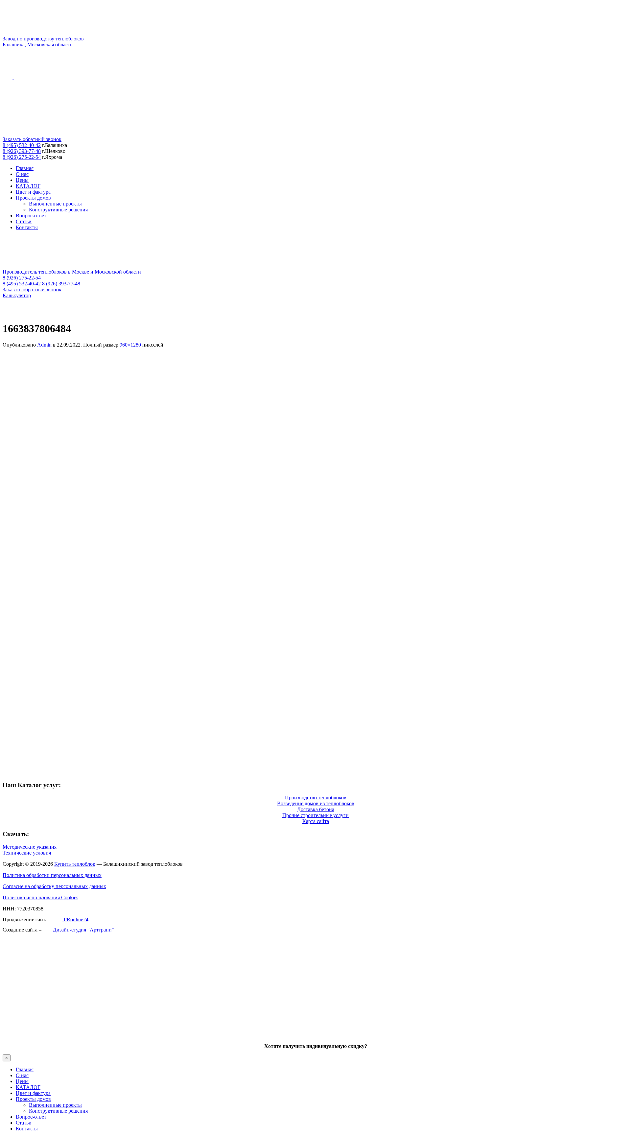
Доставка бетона (315, 809)
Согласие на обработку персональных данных (54, 886)
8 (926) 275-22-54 (22, 157)
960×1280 (130, 345)
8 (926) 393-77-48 (22, 151)
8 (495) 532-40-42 (22, 145)
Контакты (27, 227)
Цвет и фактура (33, 192)
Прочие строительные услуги (315, 815)
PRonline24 (75, 919)
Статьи (24, 221)
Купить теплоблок (74, 864)
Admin (44, 345)
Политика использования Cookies (40, 897)
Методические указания (30, 847)
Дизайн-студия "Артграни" (83, 929)
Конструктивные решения (58, 209)
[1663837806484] (160, 772)
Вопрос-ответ (31, 215)
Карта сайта (315, 821)
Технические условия (27, 853)
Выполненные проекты (55, 203)
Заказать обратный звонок (32, 139)
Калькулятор (17, 295)
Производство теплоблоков (315, 797)
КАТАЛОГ (28, 186)
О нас (22, 174)
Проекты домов (33, 198)
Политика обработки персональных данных (52, 875)
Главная (25, 168)
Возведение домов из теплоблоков (315, 803)
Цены (22, 180)
